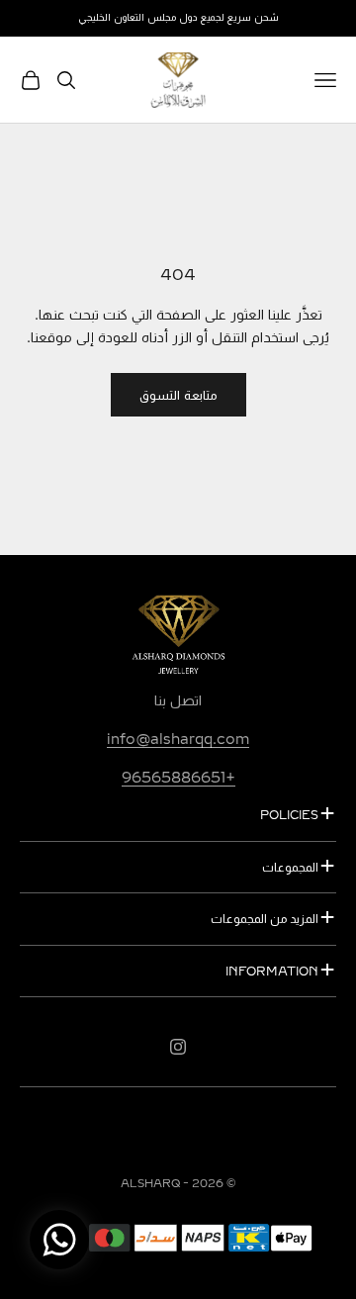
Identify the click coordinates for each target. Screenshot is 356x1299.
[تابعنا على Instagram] (178, 1047)
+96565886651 (178, 778)
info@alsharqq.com (178, 739)
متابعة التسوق (178, 395)
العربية (188, 1139)
